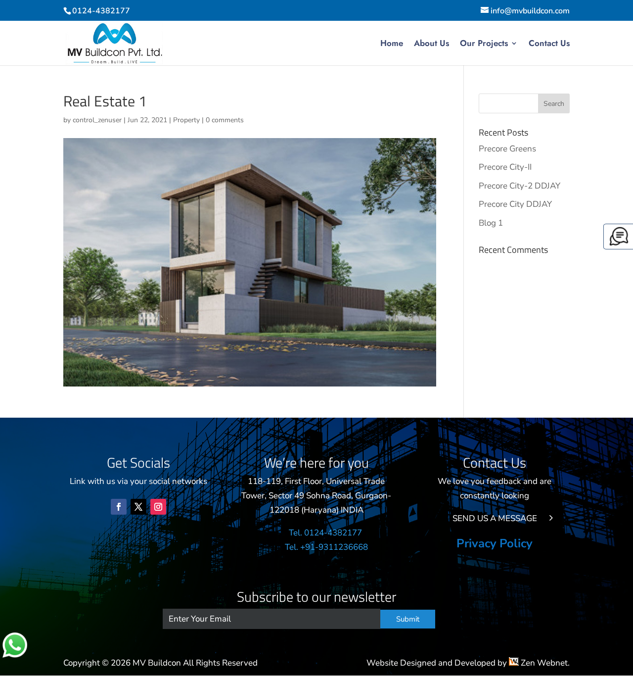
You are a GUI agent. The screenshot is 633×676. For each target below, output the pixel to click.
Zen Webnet (543, 663)
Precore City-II (505, 167)
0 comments (225, 120)
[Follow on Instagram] (158, 507)
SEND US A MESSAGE (494, 518)
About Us (431, 44)
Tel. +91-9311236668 (326, 547)
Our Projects (484, 44)
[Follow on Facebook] (119, 507)
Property (186, 120)
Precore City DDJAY (515, 204)
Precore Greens (507, 148)
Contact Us (549, 44)
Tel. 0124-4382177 (326, 532)
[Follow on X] (138, 507)
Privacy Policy (494, 545)
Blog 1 (491, 223)
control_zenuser (97, 120)
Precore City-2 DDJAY (519, 186)
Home (391, 44)
